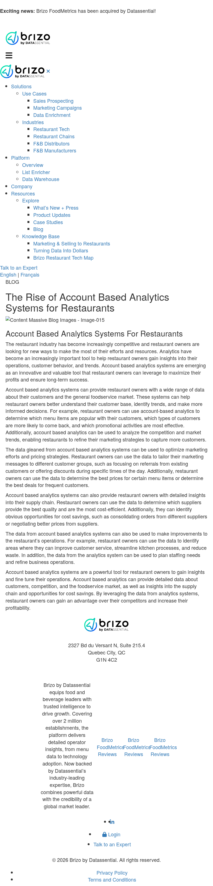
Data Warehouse (40, 178)
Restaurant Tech (51, 128)
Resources (23, 193)
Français (30, 274)
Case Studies (48, 221)
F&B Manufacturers (54, 150)
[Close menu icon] (48, 70)
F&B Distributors (51, 143)
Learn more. (170, 10)
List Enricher (36, 171)
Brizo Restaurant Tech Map (63, 257)
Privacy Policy (112, 872)
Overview (32, 164)
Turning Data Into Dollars (60, 250)
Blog (38, 228)
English (8, 274)
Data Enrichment (51, 114)
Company (21, 186)
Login (113, 834)
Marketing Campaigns (57, 107)
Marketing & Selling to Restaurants (71, 243)
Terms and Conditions (112, 879)
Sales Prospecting (53, 100)
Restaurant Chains (54, 136)
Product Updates (51, 214)
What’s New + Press (55, 207)
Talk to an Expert (18, 267)
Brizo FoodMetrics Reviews (110, 746)
